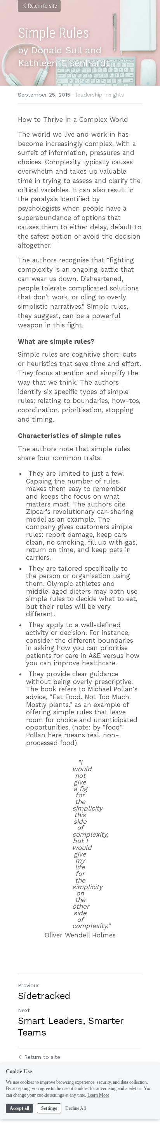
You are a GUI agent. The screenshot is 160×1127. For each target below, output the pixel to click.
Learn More (98, 1095)
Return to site (42, 6)
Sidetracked (44, 995)
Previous (29, 985)
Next (24, 1010)
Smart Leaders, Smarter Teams (70, 1026)
